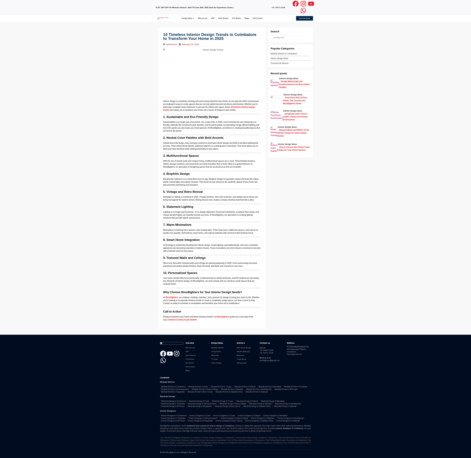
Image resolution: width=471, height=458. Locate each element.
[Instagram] (303, 4)
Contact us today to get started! (182, 320)
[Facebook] (296, 4)
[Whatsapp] (303, 10)
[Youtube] (311, 4)
